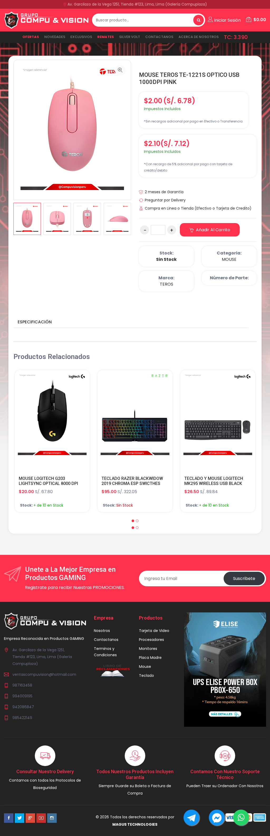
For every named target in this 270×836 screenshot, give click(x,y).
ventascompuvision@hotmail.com (44, 674)
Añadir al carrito (212, 230)
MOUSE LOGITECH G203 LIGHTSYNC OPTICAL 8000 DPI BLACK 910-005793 (48, 483)
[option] (27, 219)
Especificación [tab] (35, 322)
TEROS (166, 284)
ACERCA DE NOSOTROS (199, 36)
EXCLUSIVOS (81, 36)
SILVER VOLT (129, 36)
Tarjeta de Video (154, 630)
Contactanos (159, 36)
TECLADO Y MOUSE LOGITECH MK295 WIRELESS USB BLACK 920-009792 (213, 483)
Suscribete (244, 578)
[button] (133, 521)
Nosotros (102, 630)
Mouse (145, 666)
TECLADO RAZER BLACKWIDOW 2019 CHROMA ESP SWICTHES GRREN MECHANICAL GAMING (132, 483)
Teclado (146, 675)
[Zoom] (120, 70)
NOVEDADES (54, 36)
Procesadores (151, 639)
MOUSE (229, 259)
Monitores (148, 648)
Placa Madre (150, 657)
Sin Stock (166, 259)
